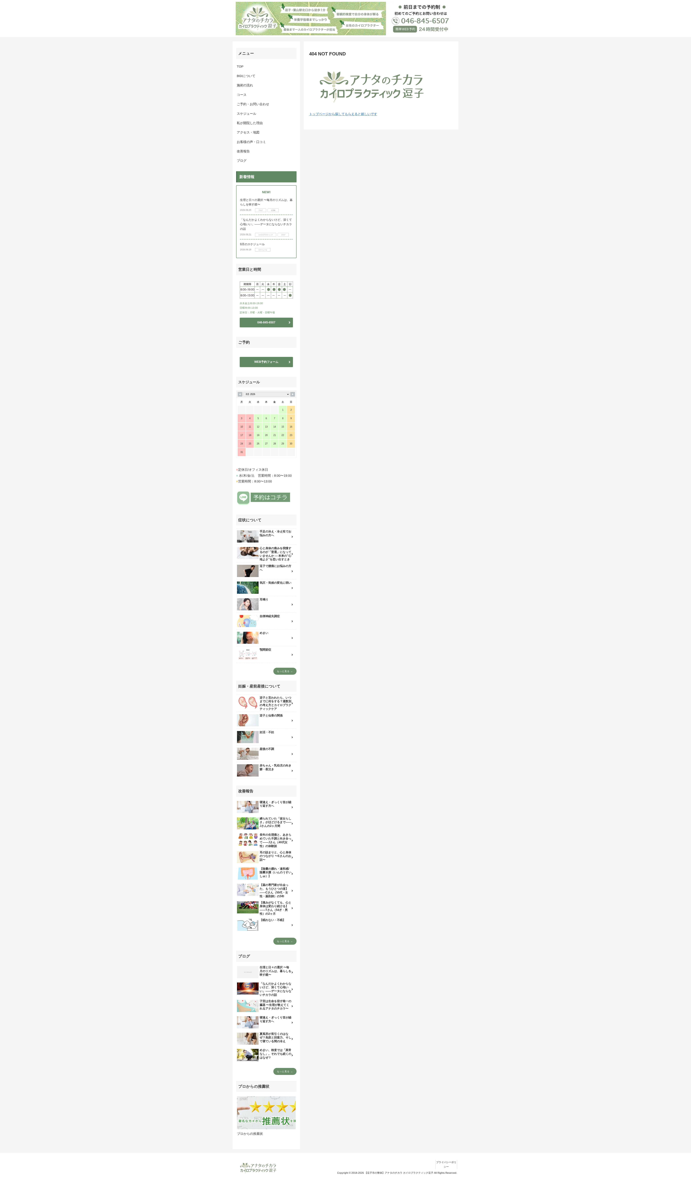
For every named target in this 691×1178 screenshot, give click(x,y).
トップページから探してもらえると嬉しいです (343, 114)
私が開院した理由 (250, 123)
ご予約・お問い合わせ (253, 104)
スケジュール (246, 113)
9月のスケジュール (252, 244)
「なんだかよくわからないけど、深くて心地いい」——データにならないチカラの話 (266, 224)
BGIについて (246, 76)
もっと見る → (285, 671)
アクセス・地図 (248, 132)
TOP (240, 66)
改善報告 (243, 151)
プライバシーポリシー (446, 1164)
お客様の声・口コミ (251, 142)
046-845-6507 (266, 322)
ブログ (242, 160)
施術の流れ (245, 85)
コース (242, 95)
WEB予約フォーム (266, 361)
